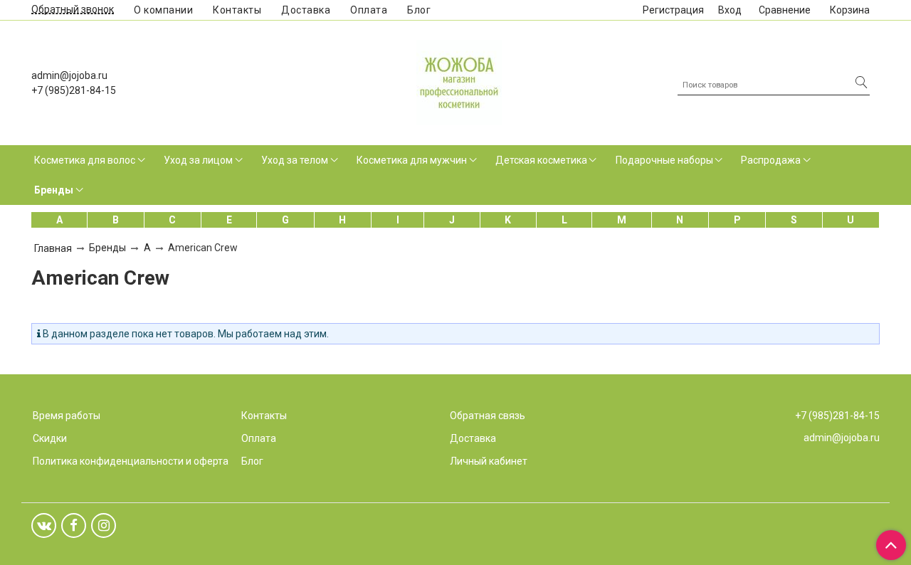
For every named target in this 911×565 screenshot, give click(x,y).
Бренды (53, 190)
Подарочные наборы (664, 160)
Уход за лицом (198, 160)
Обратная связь (487, 415)
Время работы (66, 415)
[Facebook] (73, 525)
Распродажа (771, 160)
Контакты (237, 10)
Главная (53, 248)
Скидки (50, 438)
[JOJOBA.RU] (459, 80)
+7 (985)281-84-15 (73, 90)
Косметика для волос (84, 160)
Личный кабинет (488, 461)
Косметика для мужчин (412, 160)
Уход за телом (294, 160)
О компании (163, 10)
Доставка (305, 10)
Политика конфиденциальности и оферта (130, 461)
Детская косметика (541, 160)
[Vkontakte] (43, 525)
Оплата (368, 10)
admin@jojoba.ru (69, 75)
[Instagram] (103, 525)
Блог (419, 10)
